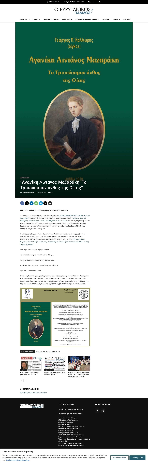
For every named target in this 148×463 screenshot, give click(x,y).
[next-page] (24, 380)
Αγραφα (35, 19)
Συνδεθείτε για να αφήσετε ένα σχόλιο (33, 392)
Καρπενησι (24, 19)
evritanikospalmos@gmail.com (73, 445)
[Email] (45, 203)
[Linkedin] (31, 203)
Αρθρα (115, 19)
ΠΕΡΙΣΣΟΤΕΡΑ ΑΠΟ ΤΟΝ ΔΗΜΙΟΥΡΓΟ (48, 351)
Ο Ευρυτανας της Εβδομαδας (86, 19)
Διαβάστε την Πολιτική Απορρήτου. (17, 460)
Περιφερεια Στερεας (50, 19)
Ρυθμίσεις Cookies (119, 457)
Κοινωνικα (66, 19)
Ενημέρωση (23, 370)
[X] (27, 203)
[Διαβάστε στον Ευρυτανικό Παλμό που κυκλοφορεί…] (55, 363)
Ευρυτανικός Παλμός (28, 192)
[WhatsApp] (36, 203)
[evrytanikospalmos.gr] (74, 10)
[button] (89, 2)
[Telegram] (41, 203)
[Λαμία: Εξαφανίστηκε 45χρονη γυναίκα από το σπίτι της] (31, 363)
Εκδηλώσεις (72, 370)
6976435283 (77, 443)
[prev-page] (21, 380)
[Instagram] (99, 2)
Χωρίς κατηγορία (25, 177)
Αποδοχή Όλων (137, 457)
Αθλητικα (105, 19)
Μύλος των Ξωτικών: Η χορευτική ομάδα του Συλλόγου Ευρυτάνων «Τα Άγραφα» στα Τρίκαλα (79, 374)
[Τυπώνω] (50, 203)
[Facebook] (94, 2)
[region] (74, 456)
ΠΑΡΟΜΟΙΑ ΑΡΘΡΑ (27, 351)
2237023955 (66, 443)
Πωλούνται (127, 19)
